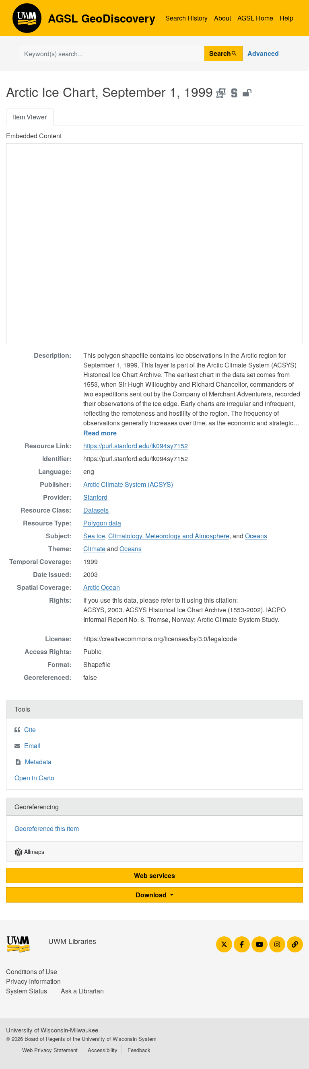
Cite (30, 729)
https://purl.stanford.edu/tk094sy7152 (135, 445)
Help (286, 18)
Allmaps (33, 851)
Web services (154, 875)
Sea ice (94, 535)
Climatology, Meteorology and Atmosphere (168, 535)
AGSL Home (255, 18)
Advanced (263, 53)
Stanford (95, 497)
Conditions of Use (31, 971)
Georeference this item (46, 828)
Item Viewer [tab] (30, 116)
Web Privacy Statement (50, 1050)
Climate (94, 548)
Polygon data (102, 522)
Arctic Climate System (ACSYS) (128, 484)
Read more (100, 432)
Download (152, 894)
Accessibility (102, 1050)
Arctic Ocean (101, 587)
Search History (186, 18)
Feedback (139, 1050)
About (222, 18)
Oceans (256, 535)
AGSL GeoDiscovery (27, 21)
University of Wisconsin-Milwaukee (52, 1030)
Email (32, 745)
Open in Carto (34, 777)
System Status (26, 990)
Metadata (38, 761)
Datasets (96, 510)
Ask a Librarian (82, 990)
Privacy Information (33, 981)
